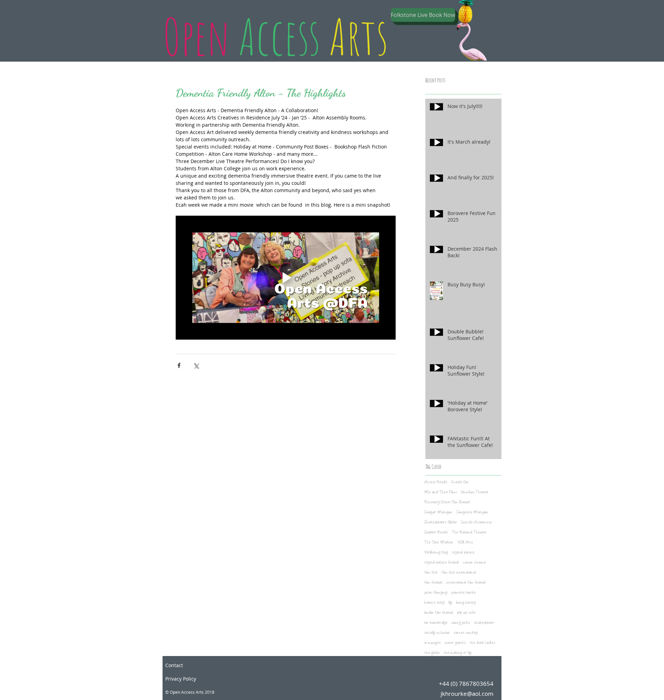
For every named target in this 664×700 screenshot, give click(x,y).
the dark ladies (482, 643)
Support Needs (436, 532)
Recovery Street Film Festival (447, 502)
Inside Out (460, 482)
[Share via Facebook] (179, 365)
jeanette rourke (463, 592)
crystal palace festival (441, 562)
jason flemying (435, 592)
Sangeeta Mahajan (472, 512)
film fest (430, 572)
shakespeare (484, 623)
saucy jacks (461, 623)
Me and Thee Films (440, 492)
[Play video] (286, 278)
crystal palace (463, 552)
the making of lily (457, 653)
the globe (432, 653)
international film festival (466, 582)
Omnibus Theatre (474, 492)
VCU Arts (465, 542)
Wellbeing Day (436, 552)
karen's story (434, 602)
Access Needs (435, 482)
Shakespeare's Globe (440, 522)
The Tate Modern (438, 542)
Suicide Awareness (476, 522)
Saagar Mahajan (438, 512)
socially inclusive (437, 633)
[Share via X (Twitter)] (196, 365)
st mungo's (432, 643)
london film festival (438, 613)
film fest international (459, 572)
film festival (433, 582)
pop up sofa (466, 613)
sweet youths (455, 643)
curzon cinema (474, 562)
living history (466, 602)
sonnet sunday (466, 633)
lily (450, 602)
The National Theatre (469, 532)
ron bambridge (436, 623)
